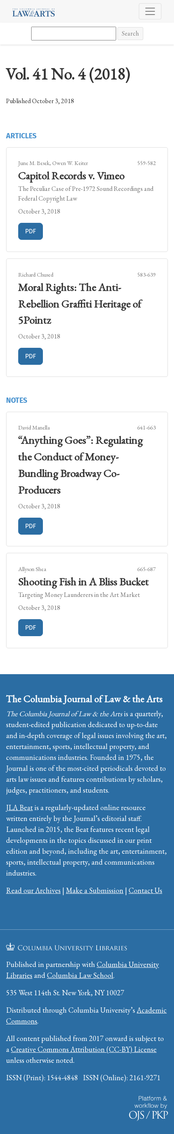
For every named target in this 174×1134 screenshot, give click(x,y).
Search (130, 33)
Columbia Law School (80, 975)
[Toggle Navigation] (150, 11)
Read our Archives (33, 890)
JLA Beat (19, 807)
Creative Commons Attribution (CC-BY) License (84, 1049)
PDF (34, 231)
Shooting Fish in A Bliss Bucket (83, 581)
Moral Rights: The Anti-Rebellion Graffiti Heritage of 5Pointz (79, 303)
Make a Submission (94, 890)
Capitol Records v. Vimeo (71, 175)
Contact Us (145, 890)
